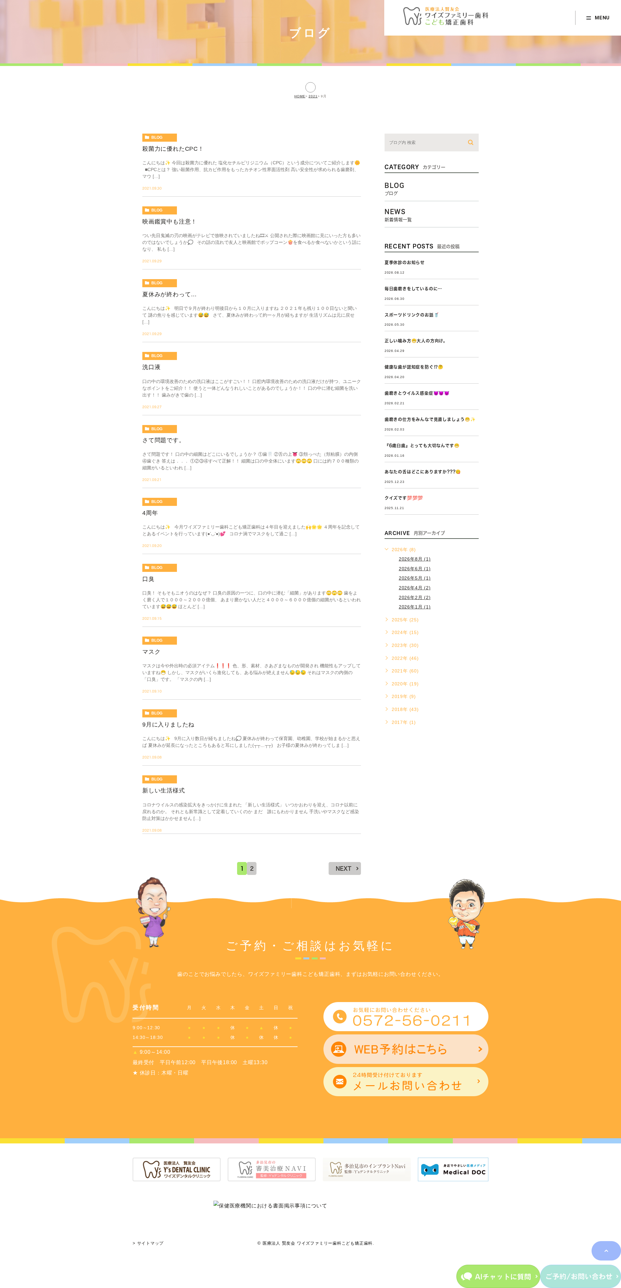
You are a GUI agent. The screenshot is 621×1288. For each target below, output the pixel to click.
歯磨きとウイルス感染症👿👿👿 (417, 393)
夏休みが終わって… (169, 294)
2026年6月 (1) (415, 568)
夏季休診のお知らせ (405, 262)
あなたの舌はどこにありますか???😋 (423, 472)
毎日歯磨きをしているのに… (413, 289)
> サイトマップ (148, 1243)
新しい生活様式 (163, 790)
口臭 (148, 579)
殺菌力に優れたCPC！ (173, 149)
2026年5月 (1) (415, 578)
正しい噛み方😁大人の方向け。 (416, 341)
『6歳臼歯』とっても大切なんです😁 (422, 445)
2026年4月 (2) (415, 587)
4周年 (150, 513)
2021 (313, 96)
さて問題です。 (163, 440)
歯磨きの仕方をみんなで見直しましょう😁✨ (430, 419)
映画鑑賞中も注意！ (169, 221)
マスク (151, 652)
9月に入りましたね (168, 724)
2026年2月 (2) (415, 597)
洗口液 (151, 367)
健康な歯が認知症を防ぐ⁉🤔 (414, 367)
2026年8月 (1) (415, 559)
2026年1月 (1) (415, 606)
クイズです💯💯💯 (404, 498)
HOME (299, 96)
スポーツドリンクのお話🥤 (412, 315)
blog (156, 137)
